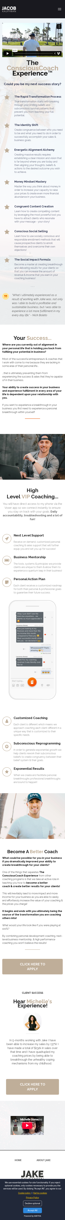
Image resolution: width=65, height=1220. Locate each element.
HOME (18, 1160)
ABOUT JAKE (43, 1160)
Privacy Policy (32, 1197)
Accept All (32, 1210)
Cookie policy (24, 1193)
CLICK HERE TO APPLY (32, 966)
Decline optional (32, 1203)
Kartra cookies (40, 1193)
